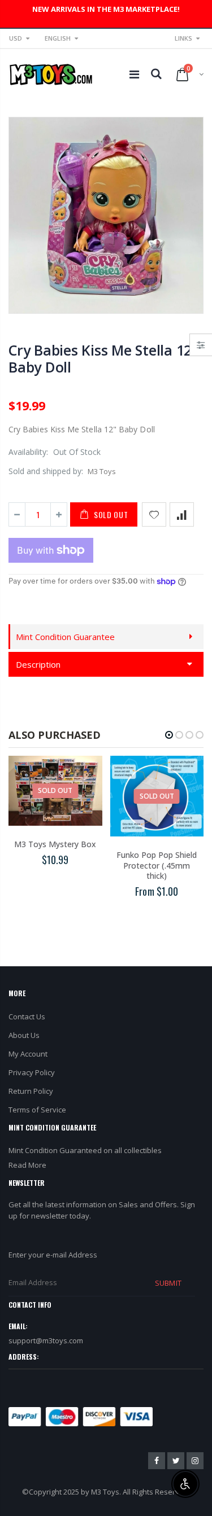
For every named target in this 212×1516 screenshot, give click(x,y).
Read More (27, 1165)
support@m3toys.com (45, 1340)
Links (183, 38)
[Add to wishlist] (154, 514)
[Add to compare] (182, 514)
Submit (168, 1283)
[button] (169, 735)
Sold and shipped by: (45, 471)
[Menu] (134, 74)
